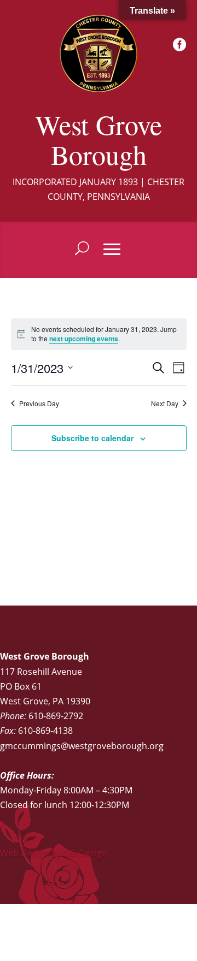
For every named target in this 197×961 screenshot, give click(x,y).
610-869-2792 (55, 716)
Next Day (164, 403)
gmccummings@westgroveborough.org (82, 746)
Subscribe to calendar (92, 437)
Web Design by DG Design (53, 853)
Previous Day (39, 403)
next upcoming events (83, 338)
